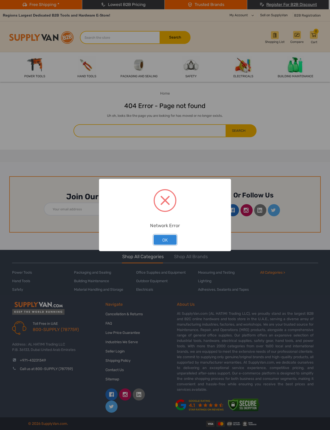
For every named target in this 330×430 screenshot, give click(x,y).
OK (165, 239)
